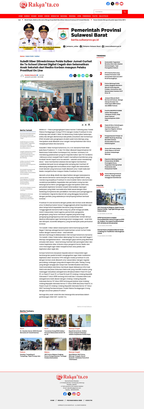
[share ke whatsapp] (79, 76)
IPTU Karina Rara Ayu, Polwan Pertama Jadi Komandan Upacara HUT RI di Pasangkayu (113, 75)
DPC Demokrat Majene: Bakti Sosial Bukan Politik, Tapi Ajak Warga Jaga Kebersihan (111, 209)
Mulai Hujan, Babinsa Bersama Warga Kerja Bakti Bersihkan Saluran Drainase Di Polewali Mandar (48, 20)
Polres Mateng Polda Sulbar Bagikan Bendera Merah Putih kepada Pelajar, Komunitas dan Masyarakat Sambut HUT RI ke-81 (114, 88)
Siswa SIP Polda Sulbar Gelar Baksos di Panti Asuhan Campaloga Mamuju (113, 151)
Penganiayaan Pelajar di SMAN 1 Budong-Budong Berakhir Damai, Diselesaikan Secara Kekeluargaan (113, 139)
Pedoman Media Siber (74, 400)
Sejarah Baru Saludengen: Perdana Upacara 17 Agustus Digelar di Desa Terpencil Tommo (114, 128)
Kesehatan (55, 16)
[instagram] (117, 5)
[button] (82, 125)
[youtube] (122, 5)
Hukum (46, 16)
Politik (94, 16)
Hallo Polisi (103, 16)
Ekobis (40, 16)
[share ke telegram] (83, 76)
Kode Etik (89, 400)
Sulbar (33, 16)
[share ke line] (87, 76)
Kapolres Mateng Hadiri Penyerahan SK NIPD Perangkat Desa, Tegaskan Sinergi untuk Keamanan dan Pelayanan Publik (113, 164)
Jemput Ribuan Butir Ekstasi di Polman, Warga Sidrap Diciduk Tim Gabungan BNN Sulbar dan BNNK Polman (114, 102)
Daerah (27, 16)
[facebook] (108, 5)
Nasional (63, 16)
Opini (79, 16)
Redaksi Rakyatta (30, 75)
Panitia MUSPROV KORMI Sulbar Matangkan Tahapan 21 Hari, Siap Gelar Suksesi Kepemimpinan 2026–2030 (113, 115)
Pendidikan (87, 16)
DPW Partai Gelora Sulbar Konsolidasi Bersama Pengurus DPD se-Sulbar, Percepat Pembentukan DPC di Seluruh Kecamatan (111, 220)
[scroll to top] (138, 406)
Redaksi (60, 400)
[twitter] (113, 5)
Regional (72, 16)
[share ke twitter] (75, 76)
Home (21, 16)
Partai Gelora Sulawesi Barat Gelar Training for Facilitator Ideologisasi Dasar (111, 231)
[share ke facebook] (71, 76)
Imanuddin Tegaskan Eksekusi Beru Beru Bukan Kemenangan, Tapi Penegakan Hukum (114, 65)
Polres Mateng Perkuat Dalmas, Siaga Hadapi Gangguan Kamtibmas (113, 175)
